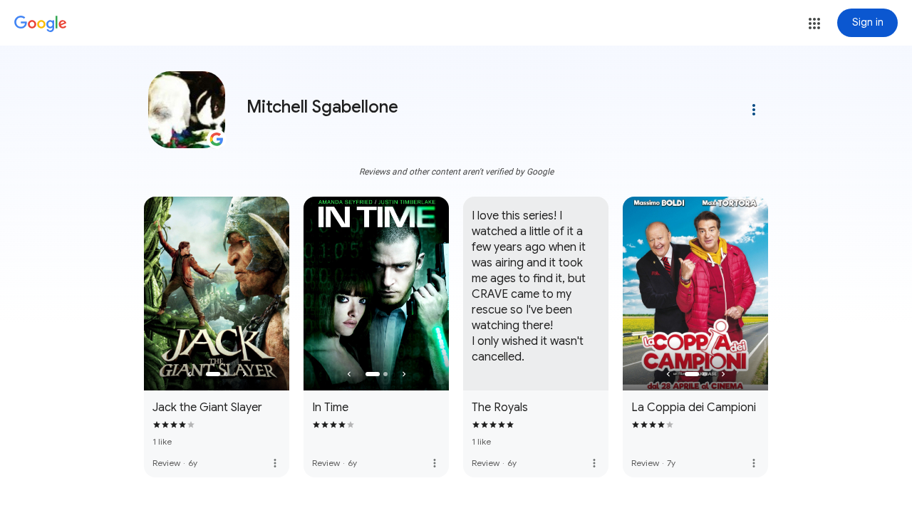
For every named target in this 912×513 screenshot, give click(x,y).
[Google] (40, 24)
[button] (814, 23)
